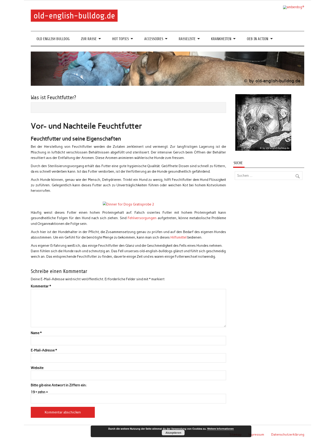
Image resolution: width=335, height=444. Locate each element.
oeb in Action (257, 39)
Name (36, 333)
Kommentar (41, 286)
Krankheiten (221, 39)
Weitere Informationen (220, 428)
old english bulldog (53, 39)
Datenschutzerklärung (287, 434)
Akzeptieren (173, 433)
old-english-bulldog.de (74, 15)
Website (37, 368)
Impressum (256, 434)
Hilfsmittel (178, 237)
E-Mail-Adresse (44, 350)
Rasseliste (187, 39)
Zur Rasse (89, 39)
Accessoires (153, 39)
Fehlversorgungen (142, 218)
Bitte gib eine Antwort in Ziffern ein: (59, 385)
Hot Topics (120, 39)
